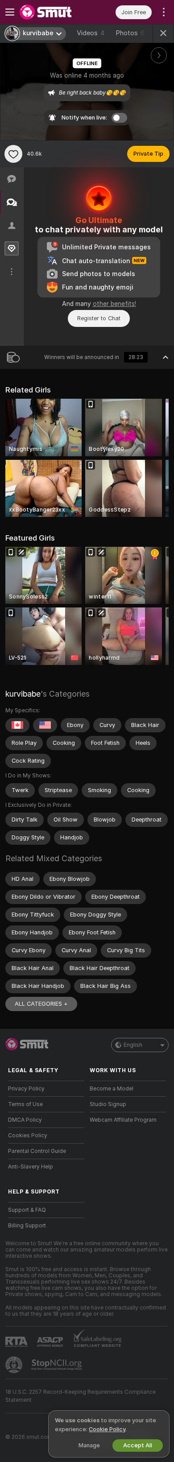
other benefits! (114, 303)
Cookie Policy (107, 1429)
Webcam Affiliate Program (123, 1120)
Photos (130, 33)
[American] (45, 725)
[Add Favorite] (13, 154)
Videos (91, 33)
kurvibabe (23, 693)
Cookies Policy (27, 1135)
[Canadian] (17, 725)
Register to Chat (98, 318)
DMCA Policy (25, 1120)
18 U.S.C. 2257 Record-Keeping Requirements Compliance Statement (80, 1396)
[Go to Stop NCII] (57, 1364)
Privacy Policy (26, 1089)
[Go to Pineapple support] (14, 1364)
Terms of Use (25, 1104)
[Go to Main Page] (53, 12)
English (133, 1045)
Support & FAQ (27, 1210)
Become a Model (111, 1089)
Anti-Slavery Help (30, 1167)
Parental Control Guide (37, 1151)
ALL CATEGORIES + (41, 1003)
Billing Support (27, 1225)
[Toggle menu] (10, 12)
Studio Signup (108, 1104)
